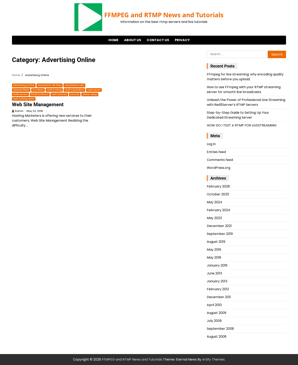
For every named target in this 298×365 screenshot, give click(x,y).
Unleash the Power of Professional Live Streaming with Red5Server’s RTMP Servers (246, 102)
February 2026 (218, 186)
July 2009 (214, 320)
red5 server (94, 89)
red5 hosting (54, 89)
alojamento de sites (49, 85)
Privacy (182, 40)
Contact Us (158, 40)
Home (113, 40)
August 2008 (216, 336)
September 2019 (220, 233)
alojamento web (74, 85)
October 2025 (218, 194)
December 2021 (219, 226)
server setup (90, 94)
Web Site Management (37, 104)
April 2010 (214, 305)
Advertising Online (23, 85)
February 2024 (218, 210)
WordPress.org (218, 167)
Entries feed (216, 152)
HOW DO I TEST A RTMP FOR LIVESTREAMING (242, 125)
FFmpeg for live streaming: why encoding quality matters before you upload (245, 76)
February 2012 (218, 289)
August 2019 (216, 241)
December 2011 (219, 297)
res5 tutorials (59, 94)
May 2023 (214, 218)
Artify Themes (213, 359)
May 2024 (214, 202)
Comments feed (220, 159)
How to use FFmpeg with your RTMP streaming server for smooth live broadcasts (244, 89)
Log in (211, 144)
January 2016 (217, 265)
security (74, 94)
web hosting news (23, 98)
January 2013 (217, 281)
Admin (19, 111)
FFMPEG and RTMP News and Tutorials (164, 15)
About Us (132, 40)
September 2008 (220, 328)
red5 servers (20, 94)
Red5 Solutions (39, 94)
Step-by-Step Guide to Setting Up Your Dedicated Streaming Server (238, 115)
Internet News (21, 89)
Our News (38, 89)
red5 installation (74, 89)
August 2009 (216, 312)
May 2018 (214, 257)
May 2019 (214, 249)
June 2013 (214, 273)
